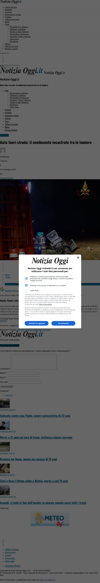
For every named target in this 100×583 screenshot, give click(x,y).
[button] (50, 290)
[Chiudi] (78, 257)
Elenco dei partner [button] (45, 304)
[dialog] (50, 291)
